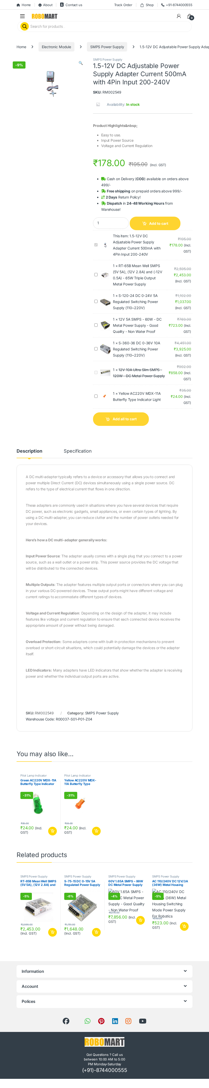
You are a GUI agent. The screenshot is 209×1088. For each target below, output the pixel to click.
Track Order (123, 5)
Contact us (74, 5)
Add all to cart (125, 419)
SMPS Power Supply (107, 47)
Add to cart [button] (52, 831)
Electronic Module (56, 47)
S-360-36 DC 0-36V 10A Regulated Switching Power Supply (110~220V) (136, 349)
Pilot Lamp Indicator (33, 775)
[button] (81, 63)
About (47, 5)
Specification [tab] (78, 451)
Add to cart (158, 223)
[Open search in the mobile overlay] (104, 26)
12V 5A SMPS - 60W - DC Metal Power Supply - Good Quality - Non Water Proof (137, 325)
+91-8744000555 (179, 5)
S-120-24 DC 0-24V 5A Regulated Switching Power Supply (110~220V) (135, 301)
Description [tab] (29, 451)
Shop (150, 5)
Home (26, 5)
